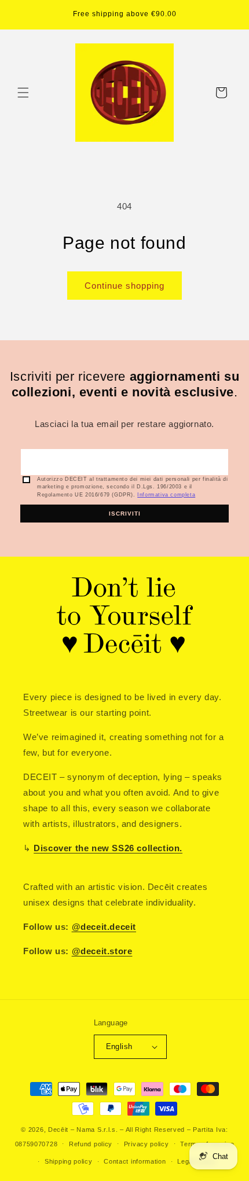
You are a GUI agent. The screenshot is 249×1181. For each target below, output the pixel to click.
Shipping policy (69, 1161)
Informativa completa (166, 495)
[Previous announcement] (21, 15)
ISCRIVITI (125, 513)
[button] (23, 92)
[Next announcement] (227, 15)
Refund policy (90, 1143)
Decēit (58, 1129)
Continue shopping (124, 285)
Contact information (135, 1161)
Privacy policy (146, 1143)
